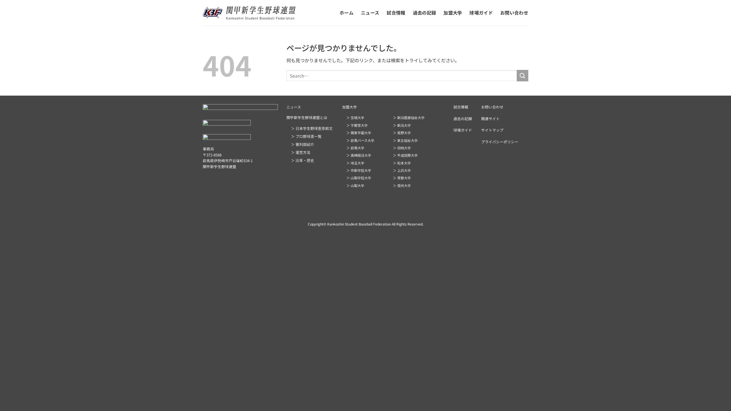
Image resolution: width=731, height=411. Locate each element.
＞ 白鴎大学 (402, 147)
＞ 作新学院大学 (358, 170)
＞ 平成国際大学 (405, 155)
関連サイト (490, 118)
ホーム (347, 12)
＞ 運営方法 (300, 152)
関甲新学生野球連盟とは (306, 117)
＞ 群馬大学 (355, 147)
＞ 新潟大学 (402, 125)
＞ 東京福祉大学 (405, 140)
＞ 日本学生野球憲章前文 (312, 128)
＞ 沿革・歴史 (302, 160)
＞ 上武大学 (402, 170)
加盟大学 (452, 12)
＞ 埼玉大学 (355, 162)
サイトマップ (492, 130)
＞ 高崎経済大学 (358, 155)
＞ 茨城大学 (355, 117)
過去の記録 (424, 12)
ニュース (370, 12)
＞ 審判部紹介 (302, 144)
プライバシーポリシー (499, 141)
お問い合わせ (514, 12)
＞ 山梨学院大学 (358, 177)
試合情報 (396, 12)
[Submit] (522, 75)
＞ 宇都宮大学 (357, 125)
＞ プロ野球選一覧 (306, 136)
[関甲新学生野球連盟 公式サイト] (249, 13)
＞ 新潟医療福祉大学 (409, 117)
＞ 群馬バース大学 (360, 140)
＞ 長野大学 (402, 132)
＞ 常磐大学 (402, 177)
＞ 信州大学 (402, 185)
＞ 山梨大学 (355, 185)
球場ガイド (481, 12)
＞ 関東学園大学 (358, 132)
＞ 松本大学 (402, 162)
